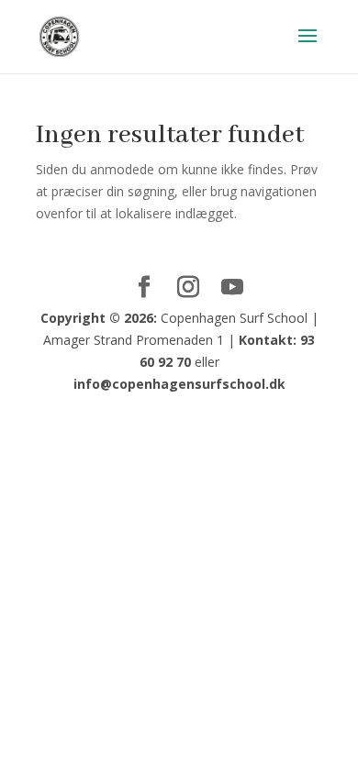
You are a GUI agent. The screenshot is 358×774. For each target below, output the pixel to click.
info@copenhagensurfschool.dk (179, 384)
